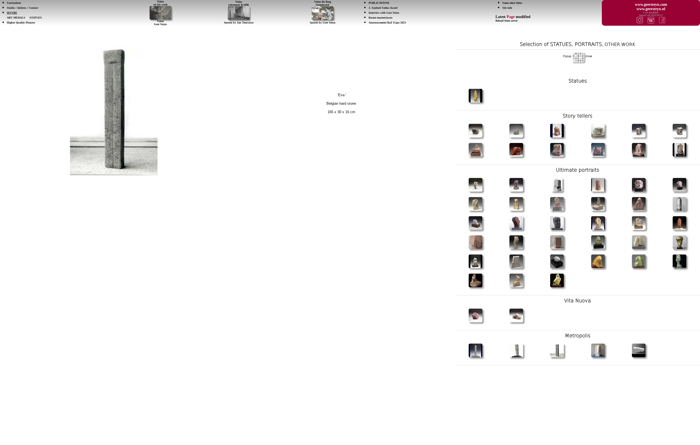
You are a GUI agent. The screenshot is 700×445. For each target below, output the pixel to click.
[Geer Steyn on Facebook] (662, 19)
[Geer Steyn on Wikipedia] (651, 19)
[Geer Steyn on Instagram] (639, 19)
